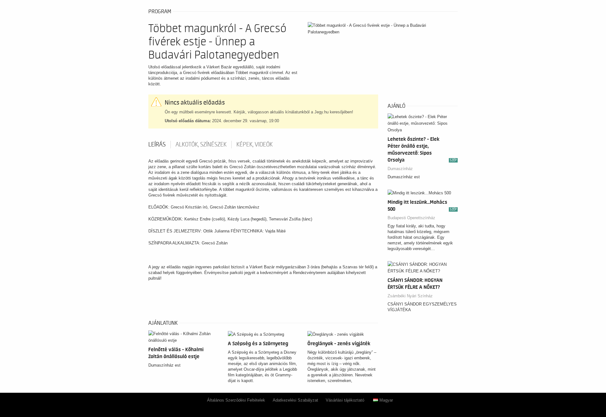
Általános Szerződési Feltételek (236, 400)
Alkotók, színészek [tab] (201, 144)
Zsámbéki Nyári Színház (410, 296)
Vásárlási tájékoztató (345, 400)
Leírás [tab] (157, 144)
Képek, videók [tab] (254, 144)
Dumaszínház (400, 168)
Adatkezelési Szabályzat (295, 400)
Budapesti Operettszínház (411, 217)
